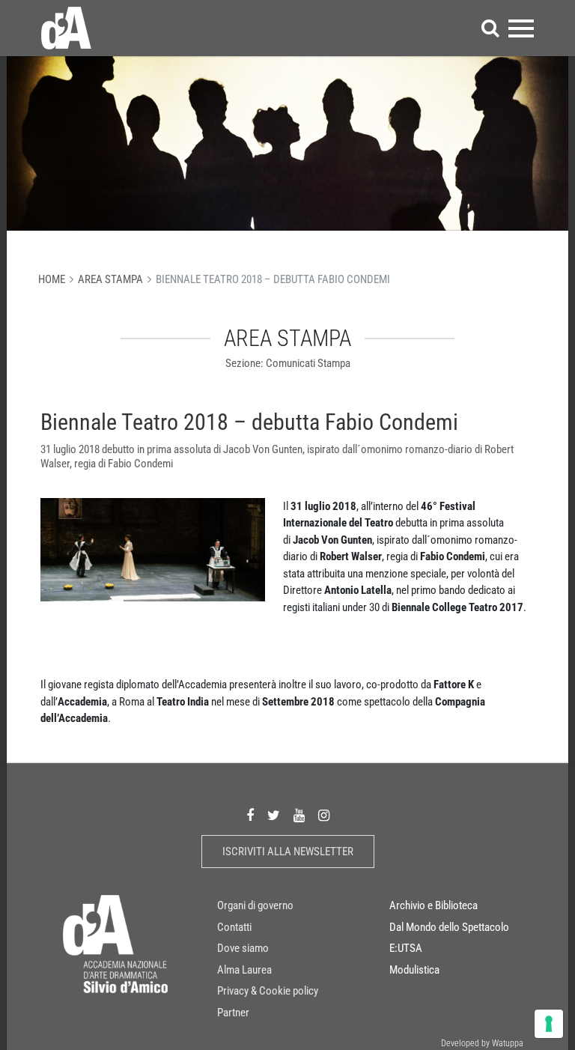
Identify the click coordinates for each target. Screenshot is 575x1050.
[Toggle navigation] (521, 28)
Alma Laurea (244, 970)
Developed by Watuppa (482, 1043)
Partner (233, 1012)
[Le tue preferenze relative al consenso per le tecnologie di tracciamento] (549, 1024)
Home (51, 279)
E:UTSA (405, 948)
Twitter (274, 816)
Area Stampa (110, 279)
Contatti (234, 927)
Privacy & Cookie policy (267, 991)
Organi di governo (255, 905)
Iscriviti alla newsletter (287, 851)
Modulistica (414, 970)
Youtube (299, 816)
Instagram (323, 816)
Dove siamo (243, 948)
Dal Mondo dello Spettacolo (449, 927)
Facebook (250, 816)
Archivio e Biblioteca (433, 905)
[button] (490, 28)
